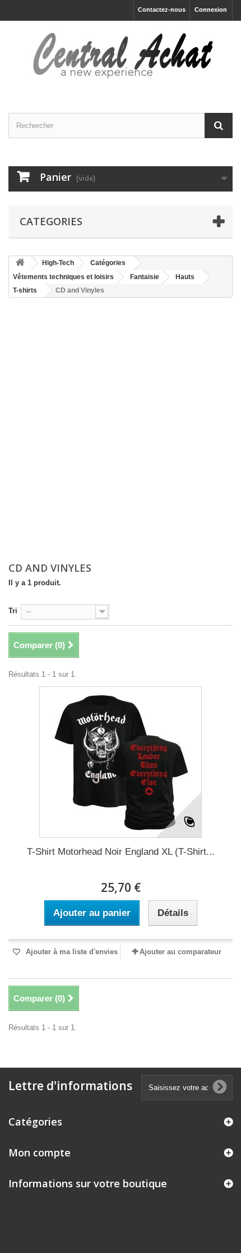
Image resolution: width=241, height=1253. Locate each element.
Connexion (210, 9)
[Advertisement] (120, 431)
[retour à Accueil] (20, 263)
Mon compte (39, 1152)
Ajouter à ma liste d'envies (71, 951)
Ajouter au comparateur (180, 951)
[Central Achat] (120, 57)
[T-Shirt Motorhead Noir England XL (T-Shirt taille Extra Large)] (120, 762)
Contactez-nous (162, 9)
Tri (12, 611)
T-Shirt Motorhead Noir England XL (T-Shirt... (121, 851)
